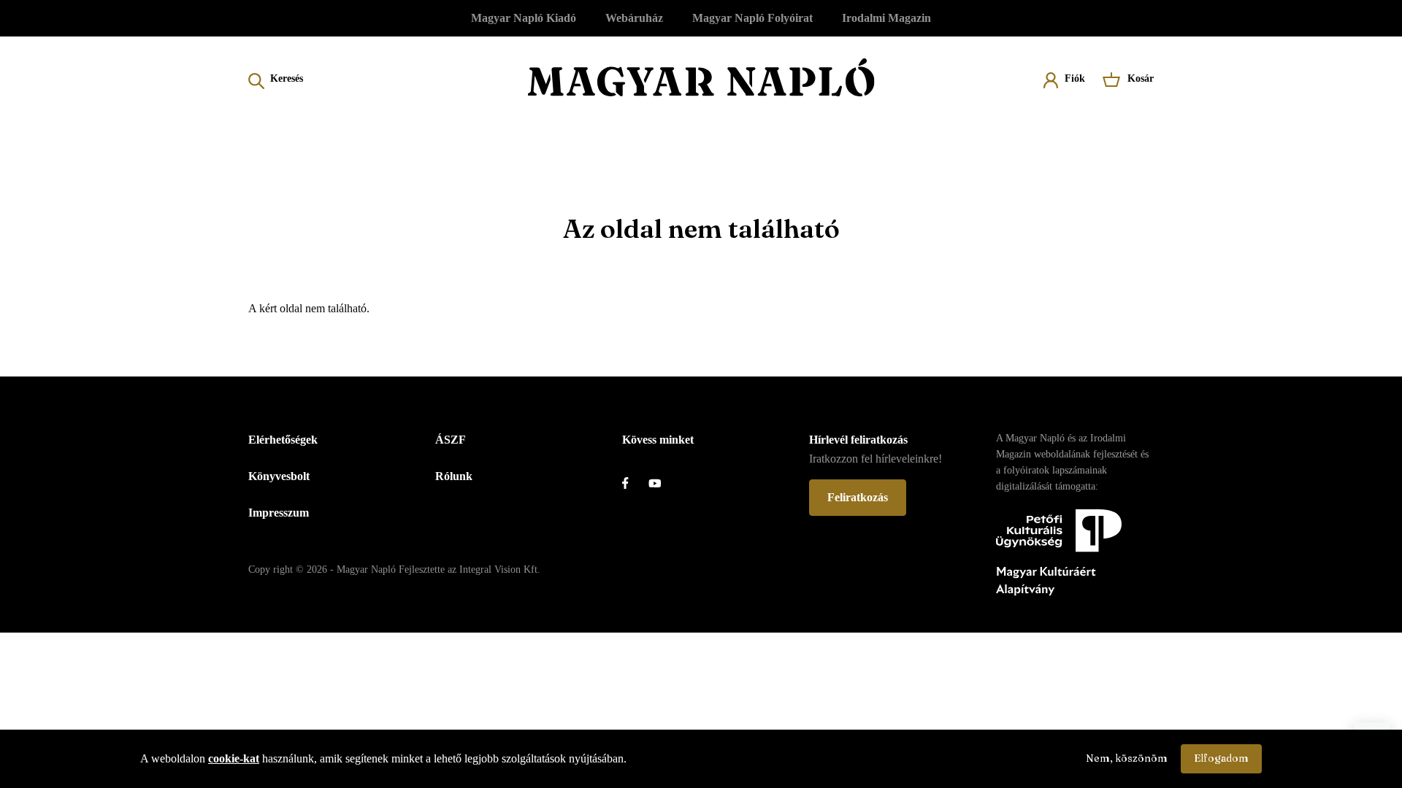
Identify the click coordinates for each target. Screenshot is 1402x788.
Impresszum (278, 512)
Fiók (1075, 78)
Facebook (635, 483)
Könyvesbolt (279, 476)
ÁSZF (450, 439)
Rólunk (453, 476)
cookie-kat (233, 758)
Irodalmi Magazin (886, 18)
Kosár (1140, 78)
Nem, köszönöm (1127, 758)
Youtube (661, 483)
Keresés (286, 78)
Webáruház (634, 18)
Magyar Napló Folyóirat (752, 18)
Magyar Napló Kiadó (523, 18)
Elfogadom (1221, 758)
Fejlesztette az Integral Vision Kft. (469, 569)
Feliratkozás (857, 497)
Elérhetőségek (283, 439)
